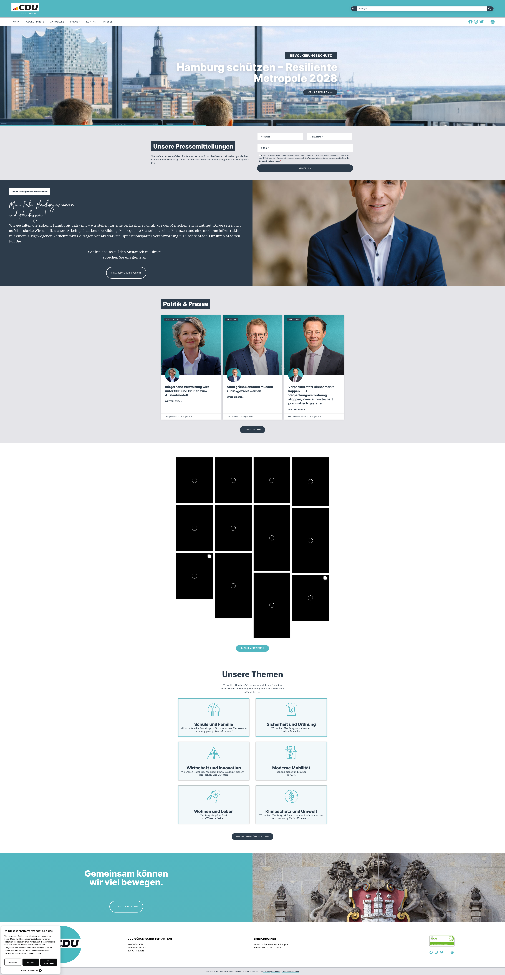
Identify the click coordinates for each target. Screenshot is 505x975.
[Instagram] (476, 22)
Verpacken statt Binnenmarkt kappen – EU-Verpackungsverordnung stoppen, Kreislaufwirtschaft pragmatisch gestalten (311, 395)
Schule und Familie (213, 724)
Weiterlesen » (173, 401)
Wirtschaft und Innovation (213, 768)
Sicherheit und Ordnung (291, 724)
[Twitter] (481, 22)
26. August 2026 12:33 (187, 468)
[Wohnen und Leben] (213, 796)
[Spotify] (492, 22)
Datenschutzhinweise (290, 971)
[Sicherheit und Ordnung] (291, 709)
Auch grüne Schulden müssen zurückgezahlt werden (250, 389)
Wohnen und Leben (214, 811)
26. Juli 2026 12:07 (224, 516)
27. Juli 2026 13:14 (186, 516)
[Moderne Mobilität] (291, 752)
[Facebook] (470, 22)
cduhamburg (190, 464)
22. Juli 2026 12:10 (224, 564)
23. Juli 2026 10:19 (302, 518)
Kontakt (266, 971)
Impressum (275, 971)
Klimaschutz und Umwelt (291, 811)
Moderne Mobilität (291, 768)
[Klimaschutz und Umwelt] (291, 796)
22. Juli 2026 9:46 (281, 579)
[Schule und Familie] (213, 709)
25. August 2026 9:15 (225, 468)
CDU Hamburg (192, 462)
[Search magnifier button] (490, 8)
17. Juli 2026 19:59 (302, 585)
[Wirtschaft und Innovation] (213, 752)
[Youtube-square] (487, 22)
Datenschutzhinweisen (269, 161)
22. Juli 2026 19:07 (186, 564)
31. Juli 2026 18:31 (302, 468)
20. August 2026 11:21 (264, 468)
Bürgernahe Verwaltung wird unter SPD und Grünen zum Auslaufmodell (187, 391)
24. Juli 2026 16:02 (263, 516)
